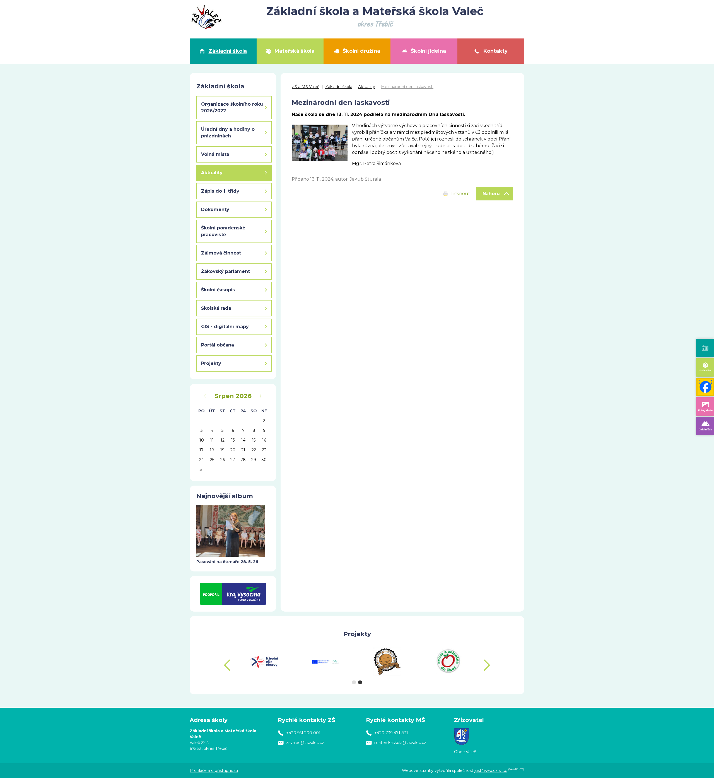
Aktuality (366, 86)
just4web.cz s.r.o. (490, 770)
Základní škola (338, 86)
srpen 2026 (233, 396)
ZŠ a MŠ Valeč (305, 86)
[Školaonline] (705, 367)
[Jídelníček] (705, 426)
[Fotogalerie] (705, 406)
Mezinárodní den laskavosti (407, 86)
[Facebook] (705, 387)
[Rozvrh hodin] (705, 348)
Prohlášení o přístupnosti (214, 770)
